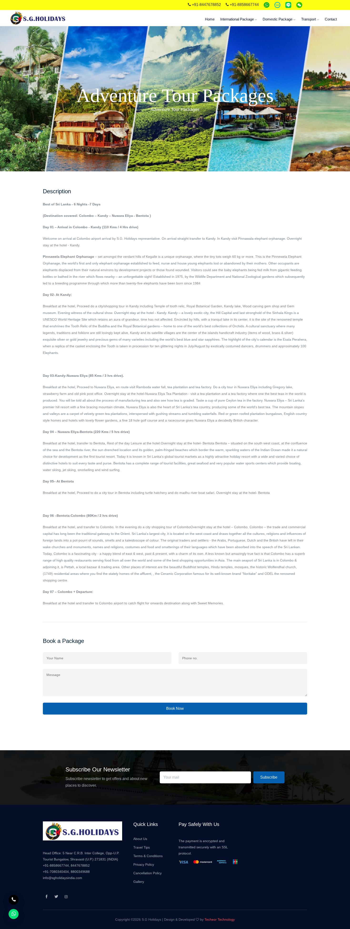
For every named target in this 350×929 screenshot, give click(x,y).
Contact (331, 19)
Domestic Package (278, 19)
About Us (140, 839)
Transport (309, 19)
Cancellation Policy (147, 873)
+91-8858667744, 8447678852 (66, 865)
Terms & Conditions (148, 856)
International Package (237, 19)
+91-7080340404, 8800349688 (66, 872)
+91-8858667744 (244, 5)
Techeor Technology (220, 919)
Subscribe (268, 777)
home (210, 19)
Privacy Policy (143, 864)
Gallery (138, 882)
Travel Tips (141, 847)
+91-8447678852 (206, 5)
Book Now (175, 708)
